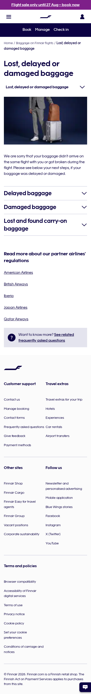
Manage (42, 29)
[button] (9, 17)
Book (27, 29)
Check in (61, 29)
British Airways (16, 284)
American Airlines (18, 272)
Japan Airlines (15, 307)
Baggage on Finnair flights (34, 43)
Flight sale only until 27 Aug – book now (45, 5)
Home (8, 43)
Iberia (9, 296)
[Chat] (85, 687)
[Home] (45, 16)
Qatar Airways (16, 319)
